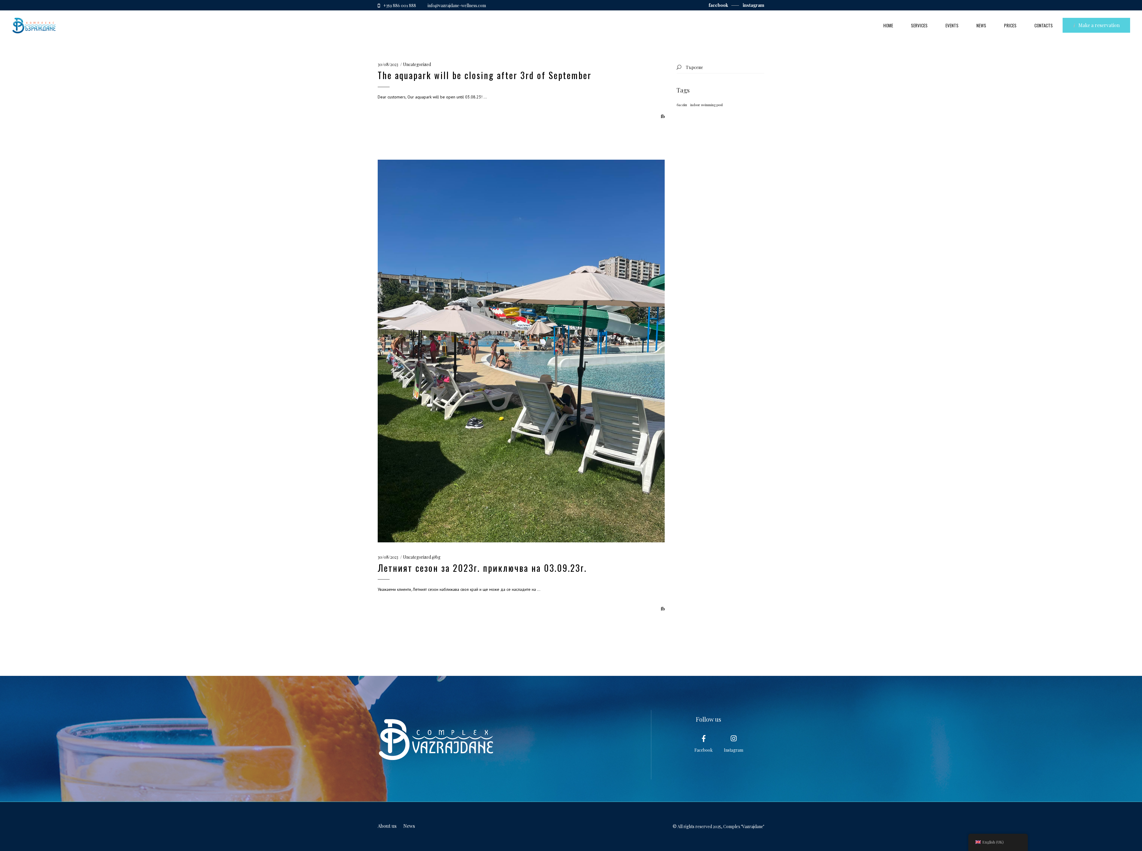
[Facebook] (703, 738)
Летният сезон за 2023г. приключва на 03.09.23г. (482, 567)
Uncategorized (417, 64)
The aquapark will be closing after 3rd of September (485, 75)
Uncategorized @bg (421, 557)
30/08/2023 (388, 64)
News (409, 826)
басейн (682, 105)
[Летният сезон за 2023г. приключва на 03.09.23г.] (521, 351)
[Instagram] (733, 738)
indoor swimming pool (706, 105)
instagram (753, 5)
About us (387, 826)
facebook (719, 5)
